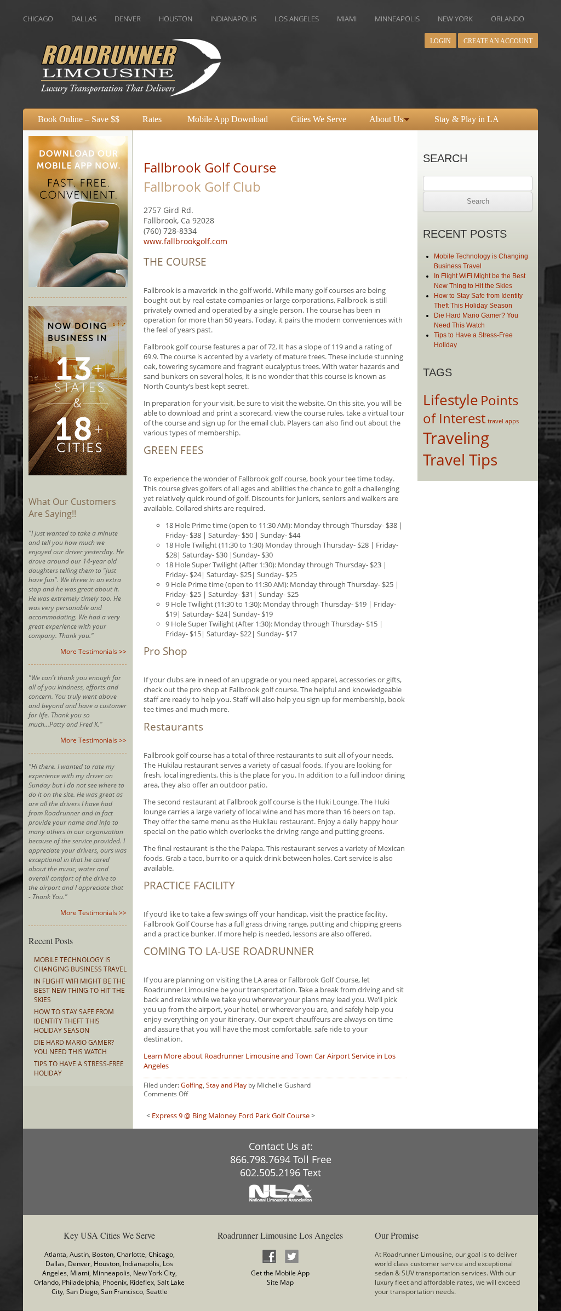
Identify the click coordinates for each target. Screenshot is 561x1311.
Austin (79, 1254)
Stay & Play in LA (466, 119)
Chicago (160, 1254)
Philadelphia (80, 1282)
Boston (102, 1254)
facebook (269, 1256)
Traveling (456, 438)
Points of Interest (470, 409)
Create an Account (498, 41)
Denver (79, 1263)
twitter (291, 1256)
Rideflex (142, 1282)
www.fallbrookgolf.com (185, 241)
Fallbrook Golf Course (210, 167)
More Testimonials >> (93, 651)
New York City (154, 1273)
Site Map (280, 1282)
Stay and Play (226, 1085)
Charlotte (131, 1254)
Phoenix (114, 1282)
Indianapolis (141, 1263)
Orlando (46, 1282)
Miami (79, 1273)
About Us (386, 119)
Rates (152, 119)
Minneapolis (111, 1273)
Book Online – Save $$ (78, 119)
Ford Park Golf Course (274, 1115)
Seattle (157, 1291)
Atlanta (55, 1254)
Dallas (55, 1263)
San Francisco (122, 1291)
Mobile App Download (227, 119)
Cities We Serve (318, 119)
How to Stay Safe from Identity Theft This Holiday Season (74, 1021)
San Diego (82, 1291)
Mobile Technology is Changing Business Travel (80, 964)
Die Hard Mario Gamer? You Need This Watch (74, 1047)
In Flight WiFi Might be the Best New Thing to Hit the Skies (79, 990)
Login (440, 41)
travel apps (503, 421)
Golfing (192, 1085)
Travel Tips (460, 459)
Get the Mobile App (280, 1273)
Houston (106, 1263)
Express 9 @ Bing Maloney (194, 1115)
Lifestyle (450, 400)
